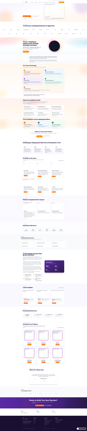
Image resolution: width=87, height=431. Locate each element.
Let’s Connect (26, 51)
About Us (35, 419)
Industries (39, 2)
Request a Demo (61, 2)
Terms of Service (48, 428)
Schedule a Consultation (39, 405)
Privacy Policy (44, 428)
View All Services (61, 160)
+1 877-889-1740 (48, 405)
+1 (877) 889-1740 (54, 412)
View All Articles (61, 287)
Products (36, 2)
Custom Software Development (47, 420)
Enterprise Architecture (46, 421)
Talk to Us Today (35, 16)
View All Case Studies (61, 327)
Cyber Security (46, 419)
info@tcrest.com (38, 412)
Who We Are (54, 2)
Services (32, 2)
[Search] (57, 2)
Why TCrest (50, 2)
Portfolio (34, 420)
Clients (43, 2)
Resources (46, 2)
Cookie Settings (52, 428)
